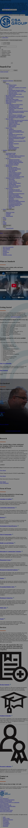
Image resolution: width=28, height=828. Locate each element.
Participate (2, 412)
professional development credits (12, 431)
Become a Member (4, 424)
